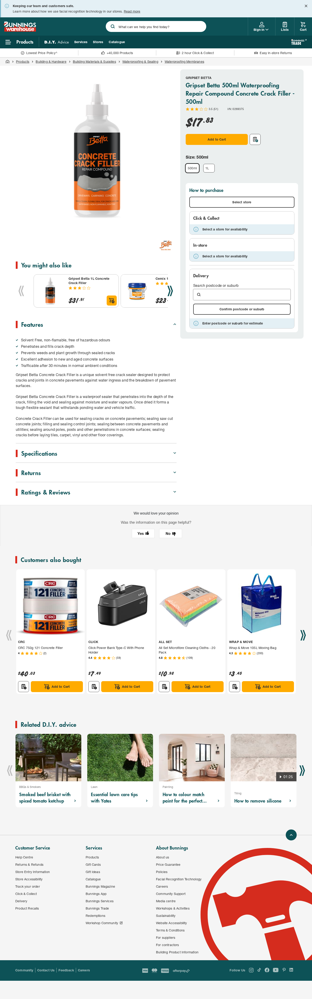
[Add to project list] (255, 139)
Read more (132, 11)
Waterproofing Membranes (184, 61)
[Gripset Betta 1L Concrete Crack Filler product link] (50, 291)
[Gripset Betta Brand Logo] (165, 245)
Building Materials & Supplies (94, 61)
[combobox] (156, 26)
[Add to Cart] (112, 301)
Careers (84, 970)
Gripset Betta (199, 78)
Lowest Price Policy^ (42, 53)
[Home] (7, 62)
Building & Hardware (51, 61)
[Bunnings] (20, 30)
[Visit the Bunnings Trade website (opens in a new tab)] (299, 42)
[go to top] (291, 834)
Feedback (66, 970)
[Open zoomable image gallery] (171, 225)
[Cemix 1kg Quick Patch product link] (137, 291)
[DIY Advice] (57, 42)
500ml (192, 168)
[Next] (170, 291)
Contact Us (46, 970)
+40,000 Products (120, 53)
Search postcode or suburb (215, 285)
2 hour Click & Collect (198, 53)
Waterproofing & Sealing (140, 61)
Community (24, 970)
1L (207, 168)
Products (22, 61)
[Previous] (21, 291)
